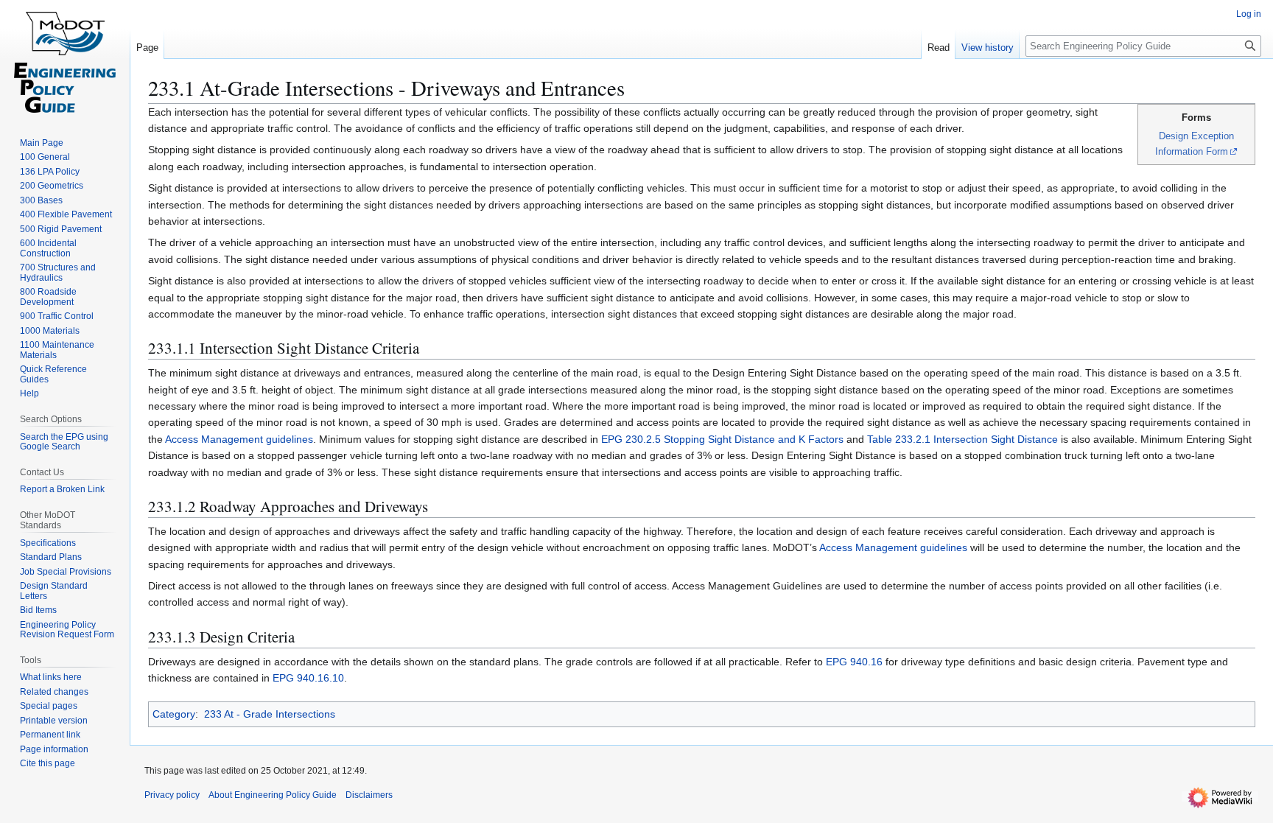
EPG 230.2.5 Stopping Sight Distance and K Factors (722, 439)
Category (173, 714)
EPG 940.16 (854, 662)
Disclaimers (369, 795)
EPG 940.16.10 (308, 678)
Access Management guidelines (239, 439)
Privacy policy (172, 795)
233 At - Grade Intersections (269, 714)
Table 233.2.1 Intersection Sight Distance (962, 439)
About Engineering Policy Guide (272, 795)
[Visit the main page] (65, 59)
